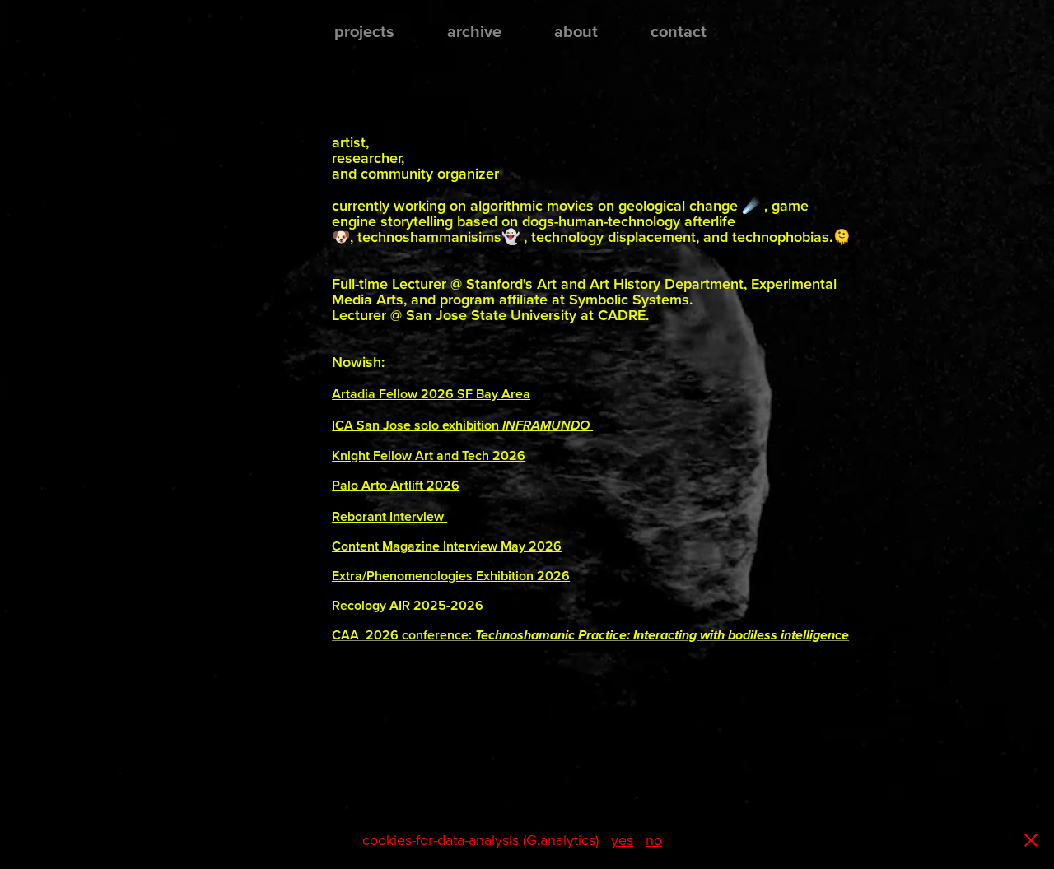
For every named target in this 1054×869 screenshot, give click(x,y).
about (576, 31)
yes (622, 840)
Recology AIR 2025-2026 (407, 605)
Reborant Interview (389, 516)
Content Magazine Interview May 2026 (447, 546)
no (654, 840)
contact (679, 31)
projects (364, 31)
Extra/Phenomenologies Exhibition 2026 (451, 575)
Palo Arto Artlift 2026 (395, 485)
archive (474, 31)
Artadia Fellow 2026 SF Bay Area (431, 393)
